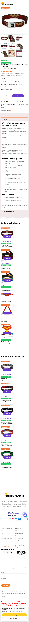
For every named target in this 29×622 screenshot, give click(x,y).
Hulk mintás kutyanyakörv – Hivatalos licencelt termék (7, 466)
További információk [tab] (9, 211)
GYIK (2, 533)
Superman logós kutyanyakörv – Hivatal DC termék (7, 445)
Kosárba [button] (8, 313)
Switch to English (14, 615)
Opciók (8, 236)
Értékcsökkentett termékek (6, 538)
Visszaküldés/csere (19, 538)
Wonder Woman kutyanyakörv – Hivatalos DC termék (6, 246)
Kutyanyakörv (24, 101)
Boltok (2, 531)
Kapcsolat (17, 540)
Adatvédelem (17, 535)
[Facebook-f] (4, 552)
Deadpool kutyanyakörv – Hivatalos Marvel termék (6, 401)
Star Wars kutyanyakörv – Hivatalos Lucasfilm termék (7, 422)
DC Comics (7, 104)
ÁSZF (16, 531)
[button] (26, 9)
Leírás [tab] (5, 119)
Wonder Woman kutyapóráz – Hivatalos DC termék (7, 267)
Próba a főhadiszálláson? (6, 528)
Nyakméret (3, 78)
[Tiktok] (11, 552)
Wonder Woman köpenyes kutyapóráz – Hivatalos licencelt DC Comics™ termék (7, 302)
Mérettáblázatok (18, 528)
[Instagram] (7, 552)
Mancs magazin (4, 535)
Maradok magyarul (14, 618)
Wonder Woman (20, 104)
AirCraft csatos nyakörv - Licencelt (13, 101)
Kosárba (19, 96)
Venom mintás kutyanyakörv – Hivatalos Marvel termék (6, 380)
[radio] (4, 81)
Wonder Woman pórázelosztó (4, 320)
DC (5, 68)
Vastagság (3, 86)
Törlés (11, 89)
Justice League (13, 104)
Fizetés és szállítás (19, 533)
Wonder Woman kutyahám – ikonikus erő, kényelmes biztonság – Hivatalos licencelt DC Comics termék (7, 343)
